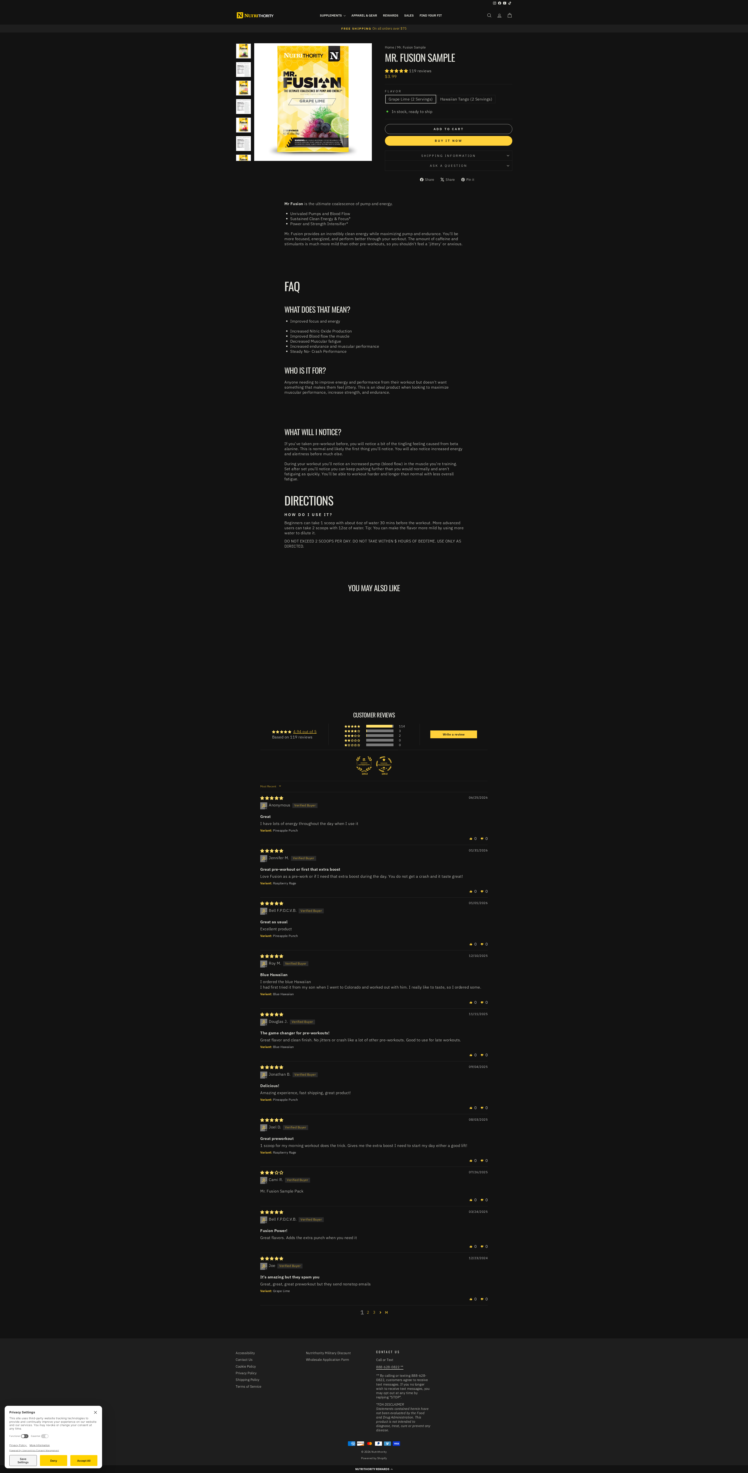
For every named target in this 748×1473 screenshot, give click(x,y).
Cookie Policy (246, 1366)
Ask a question (448, 166)
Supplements (331, 15)
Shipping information (448, 156)
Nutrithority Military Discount (328, 1353)
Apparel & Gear (364, 15)
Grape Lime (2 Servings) (411, 99)
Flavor (393, 91)
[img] (271, 798)
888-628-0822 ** (389, 1367)
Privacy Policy (246, 1373)
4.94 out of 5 (305, 731)
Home (389, 47)
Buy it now (448, 141)
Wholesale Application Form (327, 1359)
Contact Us (244, 1359)
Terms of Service (248, 1386)
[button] (397, 70)
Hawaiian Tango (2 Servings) (466, 99)
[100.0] (364, 764)
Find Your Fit (431, 15)
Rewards (390, 15)
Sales (409, 15)
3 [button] (374, 1312)
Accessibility (245, 1353)
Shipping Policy (247, 1380)
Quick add (268, 663)
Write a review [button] (454, 734)
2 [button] (368, 1312)
